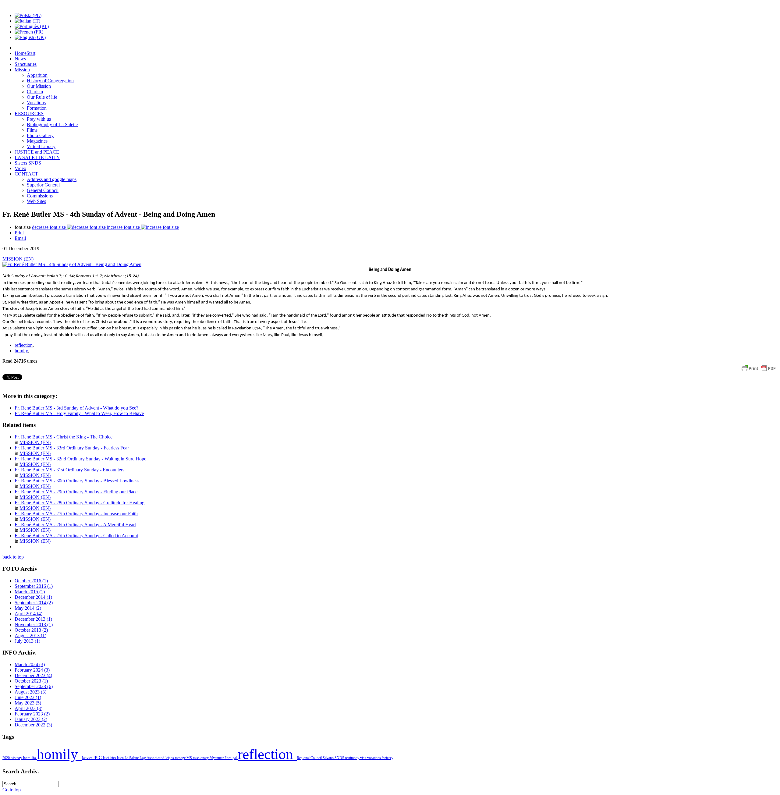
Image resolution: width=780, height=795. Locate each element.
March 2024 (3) (30, 664)
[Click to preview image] (71, 264)
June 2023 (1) (28, 697)
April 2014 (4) (28, 613)
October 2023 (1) (31, 680)
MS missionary (198, 758)
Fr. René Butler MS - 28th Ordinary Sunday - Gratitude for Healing (79, 502)
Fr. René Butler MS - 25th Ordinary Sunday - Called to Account (76, 535)
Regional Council (310, 758)
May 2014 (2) (28, 608)
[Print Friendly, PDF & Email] (759, 371)
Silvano (329, 758)
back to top (13, 556)
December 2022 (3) (33, 724)
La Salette (132, 758)
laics (113, 758)
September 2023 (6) (34, 686)
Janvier (87, 758)
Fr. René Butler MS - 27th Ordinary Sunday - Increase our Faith (76, 513)
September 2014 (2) (34, 602)
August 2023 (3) (30, 691)
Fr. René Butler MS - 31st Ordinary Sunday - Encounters (69, 469)
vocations (374, 758)
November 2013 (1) (34, 624)
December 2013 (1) (33, 619)
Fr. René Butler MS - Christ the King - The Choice (63, 436)
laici (106, 758)
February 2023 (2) (32, 713)
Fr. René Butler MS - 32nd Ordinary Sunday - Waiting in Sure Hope (80, 458)
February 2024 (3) (32, 670)
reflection (24, 345)
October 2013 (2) (31, 630)
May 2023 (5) (28, 702)
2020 (6, 758)
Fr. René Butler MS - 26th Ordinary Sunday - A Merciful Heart (75, 524)
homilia (30, 757)
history (17, 757)
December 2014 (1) (33, 597)
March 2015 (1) (30, 591)
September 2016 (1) (34, 586)
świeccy (387, 758)
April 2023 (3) (28, 708)
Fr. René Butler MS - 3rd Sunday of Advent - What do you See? (76, 407)
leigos (170, 758)
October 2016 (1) (31, 580)
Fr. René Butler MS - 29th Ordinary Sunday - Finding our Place (76, 491)
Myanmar (217, 758)
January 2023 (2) (31, 719)
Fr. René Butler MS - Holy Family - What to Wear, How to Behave (79, 413)
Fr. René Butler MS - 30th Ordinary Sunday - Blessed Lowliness (77, 480)
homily (21, 350)
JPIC (98, 757)
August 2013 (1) (30, 635)
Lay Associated (152, 758)
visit (363, 758)
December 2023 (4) (33, 675)
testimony (352, 758)
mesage (180, 758)
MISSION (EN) (18, 258)
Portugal (231, 758)
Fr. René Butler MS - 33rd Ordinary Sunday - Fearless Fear (72, 447)
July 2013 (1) (27, 641)
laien (121, 758)
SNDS (340, 758)
